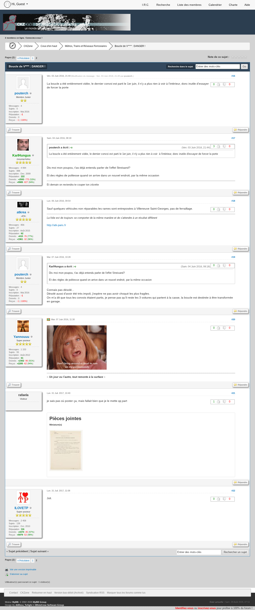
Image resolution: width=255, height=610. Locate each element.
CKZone (28, 46)
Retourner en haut (42, 592)
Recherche (163, 4)
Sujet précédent (18, 551)
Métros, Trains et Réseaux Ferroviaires (86, 46)
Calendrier (215, 4)
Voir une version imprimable (23, 569)
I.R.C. (145, 4)
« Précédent (23, 58)
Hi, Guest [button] (18, 4)
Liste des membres (189, 4)
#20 (233, 319)
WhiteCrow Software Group (49, 605)
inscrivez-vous (207, 608)
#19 (233, 257)
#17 (233, 138)
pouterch (21, 93)
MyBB (15, 602)
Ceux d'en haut (49, 46)
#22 (233, 490)
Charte (232, 4)
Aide (247, 4)
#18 (233, 201)
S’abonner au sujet (19, 574)
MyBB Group (39, 602)
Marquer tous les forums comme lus (126, 592)
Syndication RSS (95, 592)
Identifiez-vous (184, 608)
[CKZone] (11, 46)
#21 (233, 393)
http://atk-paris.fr (56, 225)
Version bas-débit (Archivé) (68, 592)
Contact (13, 592)
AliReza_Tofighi (24, 605)
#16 (233, 76)
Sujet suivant (38, 551)
